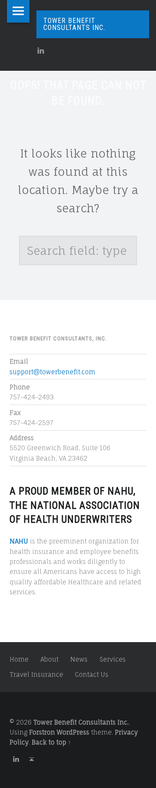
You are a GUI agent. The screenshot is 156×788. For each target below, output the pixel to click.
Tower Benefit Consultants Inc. (81, 722)
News (79, 659)
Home (19, 659)
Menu (18, 11)
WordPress (73, 732)
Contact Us (91, 674)
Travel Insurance (36, 674)
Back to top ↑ (51, 742)
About (49, 659)
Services (113, 659)
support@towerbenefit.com (52, 372)
